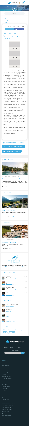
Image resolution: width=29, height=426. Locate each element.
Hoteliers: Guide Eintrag (6, 376)
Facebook (14, 347)
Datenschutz (10, 378)
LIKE (10, 29)
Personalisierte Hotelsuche (7, 369)
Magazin (4, 390)
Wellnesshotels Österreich (7, 409)
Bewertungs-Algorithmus (7, 386)
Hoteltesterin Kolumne (6, 392)
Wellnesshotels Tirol (6, 411)
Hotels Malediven (5, 417)
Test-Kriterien (4, 384)
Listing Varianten (5, 399)
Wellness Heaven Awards (7, 394)
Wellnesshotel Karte (6, 365)
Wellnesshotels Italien (6, 413)
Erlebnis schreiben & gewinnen (15, 146)
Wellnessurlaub (18, 329)
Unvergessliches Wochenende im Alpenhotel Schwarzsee (14, 36)
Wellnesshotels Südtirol (6, 415)
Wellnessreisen (12, 332)
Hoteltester (4, 388)
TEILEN (20, 29)
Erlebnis (14, 13)
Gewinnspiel (4, 374)
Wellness (4, 332)
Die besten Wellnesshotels (7, 367)
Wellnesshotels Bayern (6, 407)
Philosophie (4, 397)
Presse (3, 363)
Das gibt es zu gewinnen (13, 151)
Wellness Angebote (6, 370)
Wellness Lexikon (5, 372)
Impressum (4, 378)
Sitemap (4, 419)
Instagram (21, 347)
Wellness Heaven (5, 395)
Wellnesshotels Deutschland (7, 405)
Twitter (7, 347)
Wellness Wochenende (7, 329)
